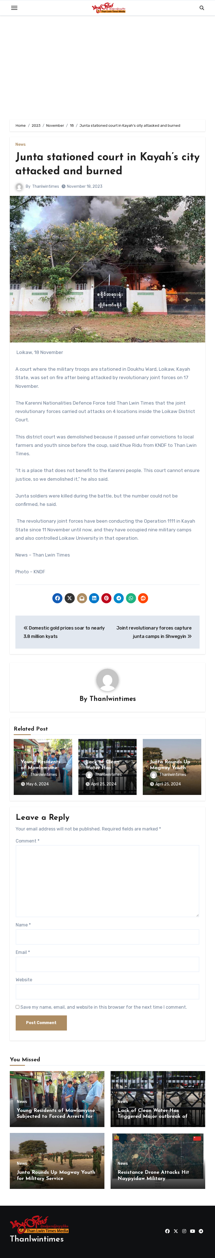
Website (24, 979)
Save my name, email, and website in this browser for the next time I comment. (103, 1007)
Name (23, 925)
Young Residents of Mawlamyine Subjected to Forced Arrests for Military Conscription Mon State (56, 1116)
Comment (27, 841)
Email (23, 952)
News (20, 145)
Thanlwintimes (45, 186)
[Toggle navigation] (14, 7)
